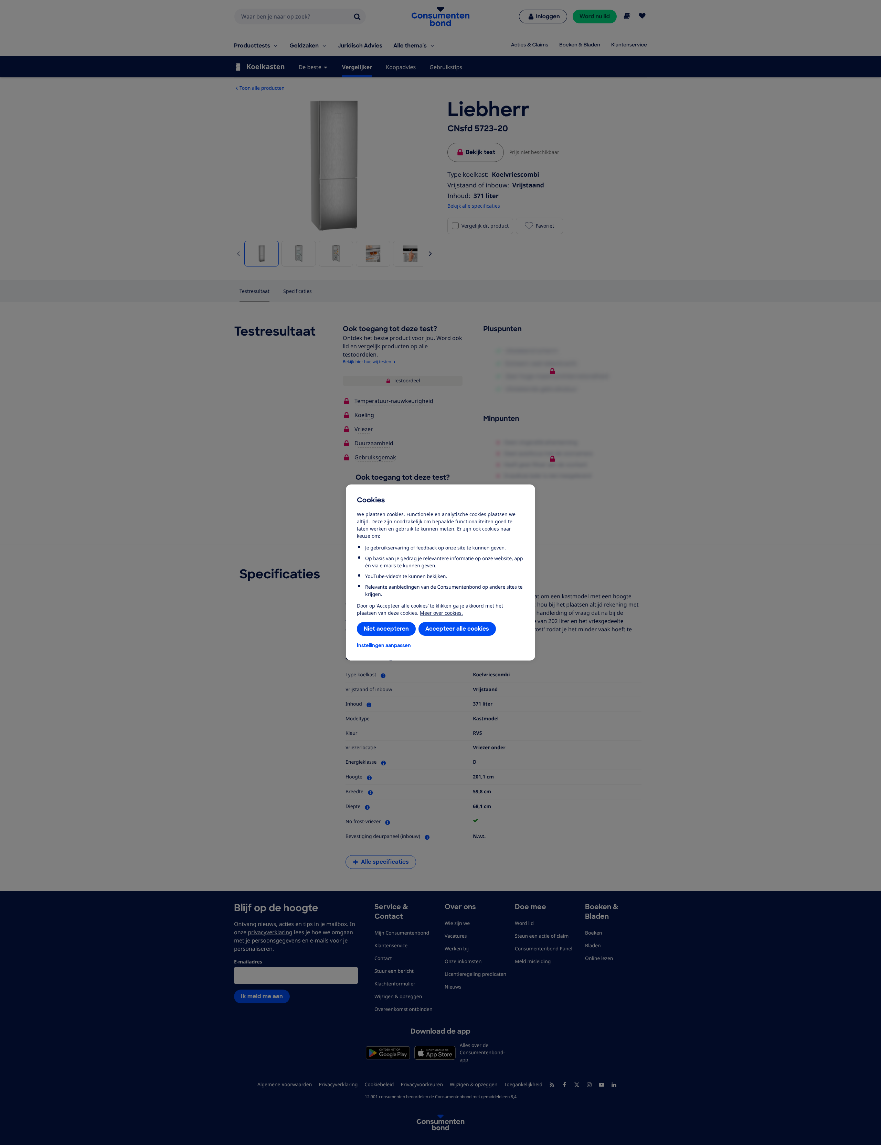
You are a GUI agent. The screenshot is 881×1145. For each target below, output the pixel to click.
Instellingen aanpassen (384, 645)
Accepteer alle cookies (457, 628)
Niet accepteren (386, 628)
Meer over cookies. (441, 613)
